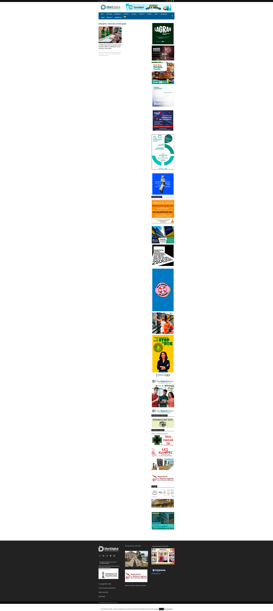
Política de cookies (130, 585)
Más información (168, 609)
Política (141, 14)
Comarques (117, 14)
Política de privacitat (140, 585)
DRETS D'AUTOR (103, 592)
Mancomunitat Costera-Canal (104, 42)
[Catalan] (125, 17)
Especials (109, 17)
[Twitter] (171, 1)
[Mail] (169, 1)
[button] (172, 16)
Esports (126, 14)
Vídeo (156, 14)
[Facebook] (165, 1)
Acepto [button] (161, 609)
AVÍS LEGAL (102, 596)
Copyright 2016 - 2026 (105, 584)
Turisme (149, 14)
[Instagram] (167, 1)
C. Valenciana (163, 14)
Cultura (133, 14)
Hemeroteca (118, 17)
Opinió (103, 17)
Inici (102, 14)
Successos (109, 14)
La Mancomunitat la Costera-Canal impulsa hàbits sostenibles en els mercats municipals (110, 46)
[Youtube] (173, 1)
